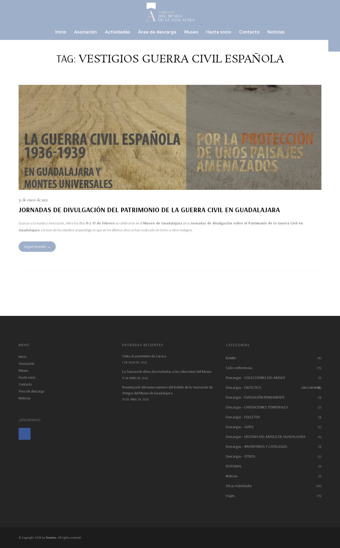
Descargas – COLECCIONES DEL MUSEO (255, 377)
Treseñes (51, 537)
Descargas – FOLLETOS (243, 417)
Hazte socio (27, 377)
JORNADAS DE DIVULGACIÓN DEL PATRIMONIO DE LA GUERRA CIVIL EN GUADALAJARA (149, 209)
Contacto (25, 384)
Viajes (230, 495)
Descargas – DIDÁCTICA (273, 387)
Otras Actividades (239, 485)
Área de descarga (31, 391)
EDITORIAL (234, 466)
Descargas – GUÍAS (240, 426)
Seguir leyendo (35, 246)
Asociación (26, 363)
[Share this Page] (334, 46)
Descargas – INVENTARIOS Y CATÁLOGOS (256, 446)
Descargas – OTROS (240, 456)
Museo (23, 370)
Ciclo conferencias (239, 367)
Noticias (24, 398)
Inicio (22, 356)
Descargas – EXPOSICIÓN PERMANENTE (255, 397)
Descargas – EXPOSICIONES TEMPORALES (257, 407)
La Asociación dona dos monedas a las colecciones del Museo (166, 371)
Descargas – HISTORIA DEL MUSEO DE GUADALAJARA (265, 436)
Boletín (231, 357)
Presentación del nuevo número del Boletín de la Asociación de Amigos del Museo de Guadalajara (167, 390)
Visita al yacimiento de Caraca (144, 356)
